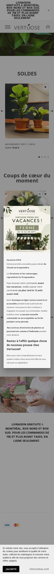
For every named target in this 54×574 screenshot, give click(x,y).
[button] (39, 569)
